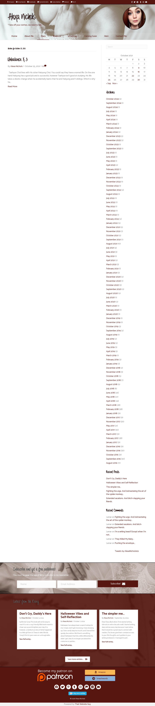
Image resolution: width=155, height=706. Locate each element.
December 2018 (113, 368)
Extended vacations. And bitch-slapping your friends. (125, 500)
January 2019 (111, 364)
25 (109, 80)
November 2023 (113, 140)
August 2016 (111, 463)
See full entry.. (25, 639)
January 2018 (111, 413)
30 (139, 80)
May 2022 (110, 206)
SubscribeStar (56, 2)
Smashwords (21, 2)
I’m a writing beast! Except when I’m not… (126, 533)
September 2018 (113, 380)
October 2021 (112, 235)
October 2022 (112, 186)
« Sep (108, 83)
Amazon (11, 2)
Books (56, 36)
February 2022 (112, 219)
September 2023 (113, 148)
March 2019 (111, 355)
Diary (43, 36)
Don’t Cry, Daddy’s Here (116, 478)
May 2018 (110, 397)
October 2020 (112, 285)
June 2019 (110, 343)
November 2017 (113, 422)
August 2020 (112, 293)
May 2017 (110, 426)
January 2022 (112, 223)
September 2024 (113, 103)
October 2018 (112, 376)
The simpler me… (113, 487)
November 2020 (113, 281)
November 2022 (113, 182)
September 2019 (113, 330)
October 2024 (112, 99)
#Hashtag (72, 36)
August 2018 (111, 384)
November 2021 (113, 231)
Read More (12, 86)
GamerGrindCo (43, 2)
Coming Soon (90, 36)
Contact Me (121, 36)
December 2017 (113, 417)
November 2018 (113, 372)
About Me (29, 36)
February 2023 (112, 169)
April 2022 (110, 211)
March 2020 (111, 306)
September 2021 (113, 239)
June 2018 (110, 393)
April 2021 (110, 260)
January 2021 (111, 273)
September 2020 (113, 289)
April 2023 (110, 165)
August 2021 (111, 244)
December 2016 (113, 446)
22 (133, 76)
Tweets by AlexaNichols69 (127, 551)
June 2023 (110, 157)
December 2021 (113, 227)
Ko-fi (74, 2)
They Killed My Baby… (124, 539)
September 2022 (113, 190)
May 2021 (110, 256)
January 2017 (111, 442)
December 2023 (113, 136)
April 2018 (110, 401)
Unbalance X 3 (18, 59)
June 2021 (110, 252)
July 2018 (110, 388)
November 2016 (113, 451)
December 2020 (113, 277)
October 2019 (112, 326)
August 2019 (111, 335)
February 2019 (112, 359)
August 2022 (112, 194)
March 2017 (111, 434)
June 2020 (110, 302)
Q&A (106, 36)
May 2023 (110, 161)
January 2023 (111, 173)
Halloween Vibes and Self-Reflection (122, 483)
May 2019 (110, 347)
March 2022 (111, 215)
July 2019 (110, 339)
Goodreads (32, 2)
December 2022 (113, 177)
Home (14, 36)
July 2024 (110, 111)
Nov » (114, 83)
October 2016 (112, 455)
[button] (118, 583)
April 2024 (110, 119)
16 (139, 72)
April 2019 (110, 351)
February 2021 (112, 268)
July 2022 (110, 198)
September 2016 (113, 459)
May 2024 (110, 115)
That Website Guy (83, 704)
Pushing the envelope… (125, 543)
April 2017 (110, 430)
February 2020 (112, 310)
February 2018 (112, 409)
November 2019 (113, 322)
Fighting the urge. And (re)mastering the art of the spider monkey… (126, 492)
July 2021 (110, 248)
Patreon (66, 2)
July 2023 (110, 153)
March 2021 (111, 264)
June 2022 (110, 202)
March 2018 (111, 405)
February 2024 (112, 128)
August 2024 (112, 107)
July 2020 (110, 297)
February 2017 (112, 438)
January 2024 (112, 132)
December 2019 (113, 318)
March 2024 (111, 124)
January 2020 (112, 314)
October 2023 (112, 144)
